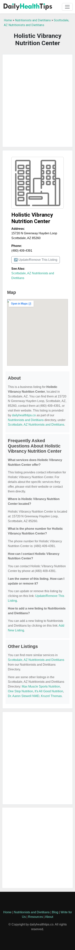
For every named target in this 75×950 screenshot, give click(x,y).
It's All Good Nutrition (49, 691)
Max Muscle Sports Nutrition (41, 686)
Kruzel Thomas (51, 696)
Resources (35, 916)
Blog (55, 912)
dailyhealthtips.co (24, 415)
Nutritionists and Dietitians (33, 20)
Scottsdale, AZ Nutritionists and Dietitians (36, 424)
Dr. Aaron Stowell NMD (23, 696)
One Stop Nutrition (20, 691)
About (49, 916)
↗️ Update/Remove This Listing (35, 259)
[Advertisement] (37, 101)
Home (8, 20)
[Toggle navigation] (67, 7)
